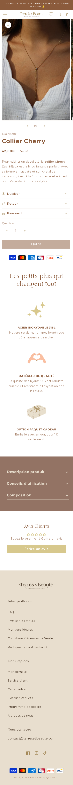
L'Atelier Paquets (20, 698)
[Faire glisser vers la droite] (44, 126)
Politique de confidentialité (27, 647)
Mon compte (17, 672)
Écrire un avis (36, 549)
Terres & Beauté (29, 778)
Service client (17, 680)
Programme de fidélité (24, 707)
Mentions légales (20, 629)
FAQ (11, 612)
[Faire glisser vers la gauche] (27, 126)
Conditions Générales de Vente (30, 638)
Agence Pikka (52, 778)
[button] (5, 14)
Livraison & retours (21, 621)
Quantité (8, 223)
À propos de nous (20, 715)
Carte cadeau (17, 689)
